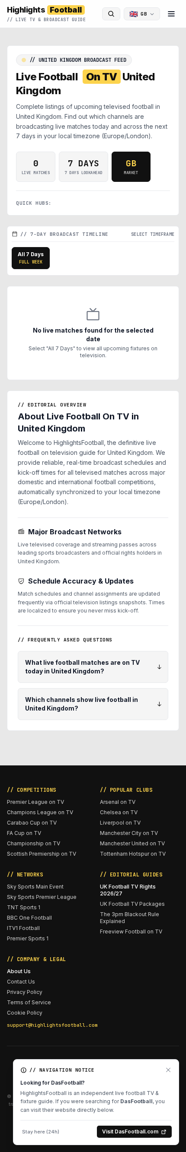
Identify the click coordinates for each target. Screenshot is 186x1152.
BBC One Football (29, 917)
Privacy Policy (24, 992)
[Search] (111, 13)
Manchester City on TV (129, 833)
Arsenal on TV (117, 802)
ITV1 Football (23, 928)
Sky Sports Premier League (42, 897)
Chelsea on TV (119, 812)
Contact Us (21, 981)
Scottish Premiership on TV (41, 854)
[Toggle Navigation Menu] (171, 14)
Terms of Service (29, 1002)
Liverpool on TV (120, 822)
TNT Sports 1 (23, 907)
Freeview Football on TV (131, 931)
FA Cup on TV (24, 833)
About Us (19, 971)
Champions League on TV (40, 812)
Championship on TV (33, 843)
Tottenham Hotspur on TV (133, 854)
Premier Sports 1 (27, 938)
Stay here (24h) (40, 1132)
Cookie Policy (24, 1012)
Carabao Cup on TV (32, 822)
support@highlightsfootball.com (46, 1025)
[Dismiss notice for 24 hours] (168, 1070)
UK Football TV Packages (132, 904)
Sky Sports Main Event (35, 886)
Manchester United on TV (132, 843)
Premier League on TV (35, 802)
